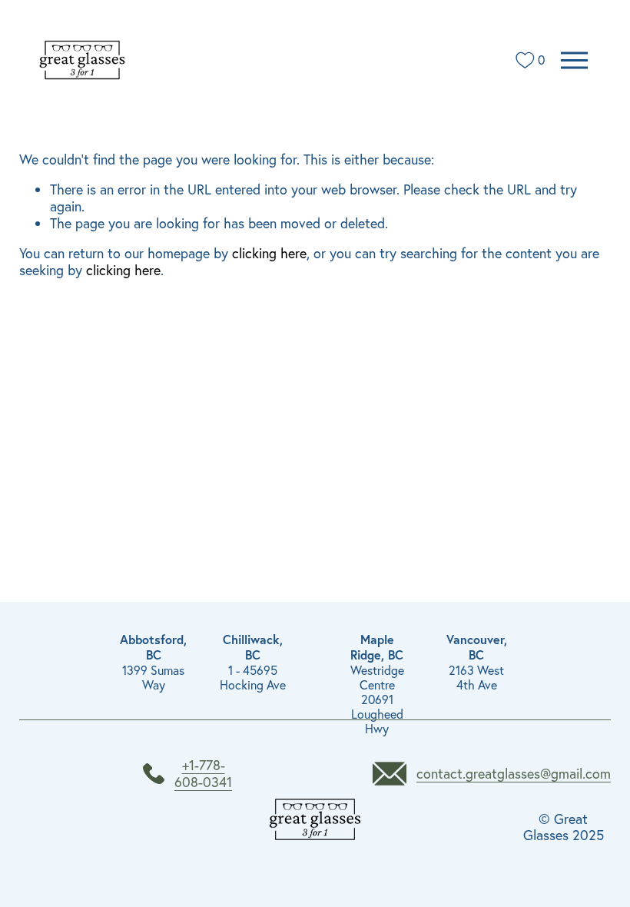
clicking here (269, 253)
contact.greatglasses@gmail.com (513, 774)
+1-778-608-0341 (203, 773)
